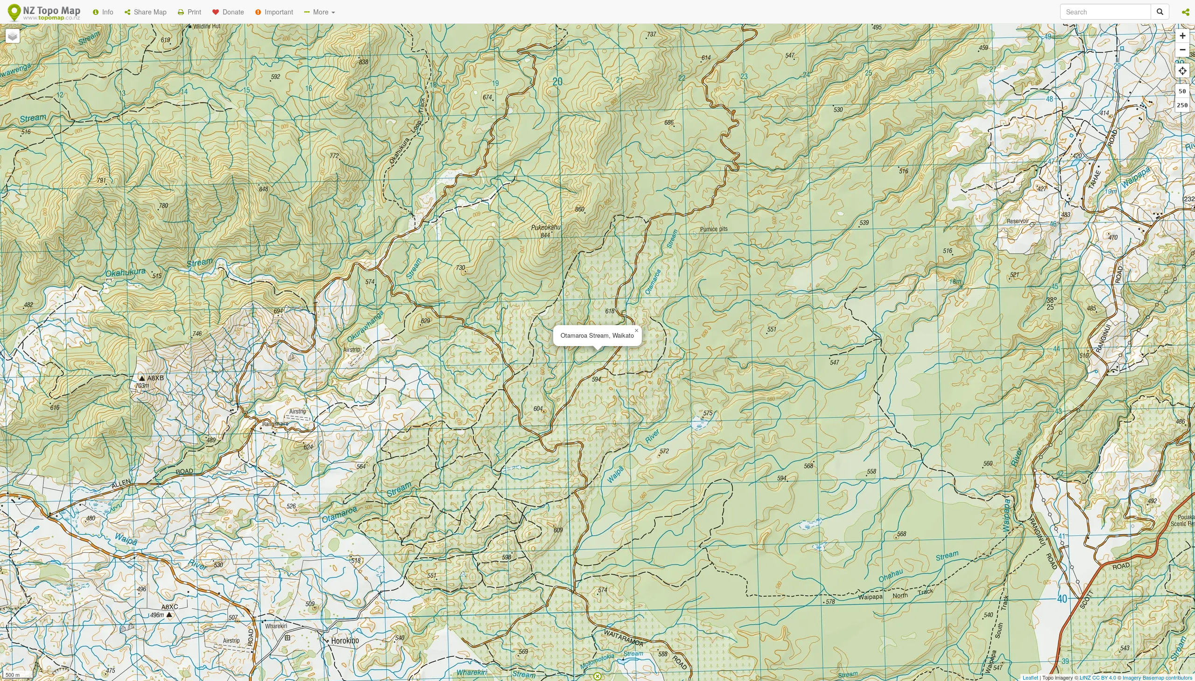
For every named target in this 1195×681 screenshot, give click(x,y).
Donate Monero (570, 155)
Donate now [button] (431, 120)
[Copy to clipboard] (625, 121)
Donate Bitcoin (431, 155)
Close (785, 190)
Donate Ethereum (500, 155)
